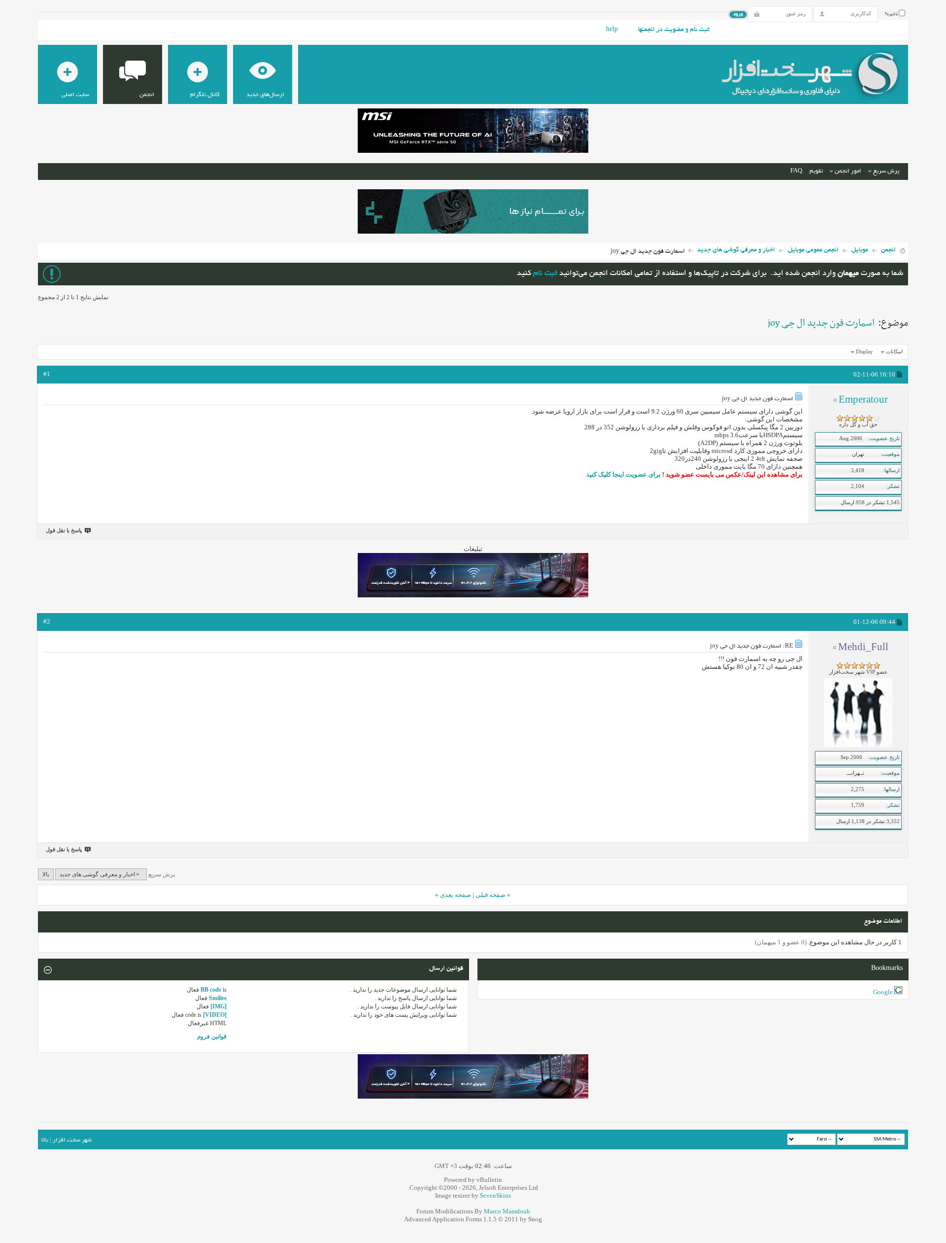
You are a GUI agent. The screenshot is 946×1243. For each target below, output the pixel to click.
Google (883, 992)
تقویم (816, 171)
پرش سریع (886, 171)
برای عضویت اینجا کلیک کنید (623, 474)
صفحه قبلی (490, 894)
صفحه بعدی (455, 894)
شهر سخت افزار (72, 1140)
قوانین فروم (212, 1036)
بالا (45, 874)
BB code (211, 989)
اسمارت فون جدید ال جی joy (821, 323)
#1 (46, 374)
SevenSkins (495, 1195)
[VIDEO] (215, 1014)
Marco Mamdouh (507, 1211)
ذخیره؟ (892, 14)
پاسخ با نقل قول (64, 530)
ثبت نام (545, 274)
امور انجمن (848, 171)
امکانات (894, 351)
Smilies (218, 998)
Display (864, 351)
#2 (46, 621)
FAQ (796, 171)
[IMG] (218, 1006)
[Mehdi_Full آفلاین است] (858, 745)
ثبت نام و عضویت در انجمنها (674, 30)
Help (612, 30)
